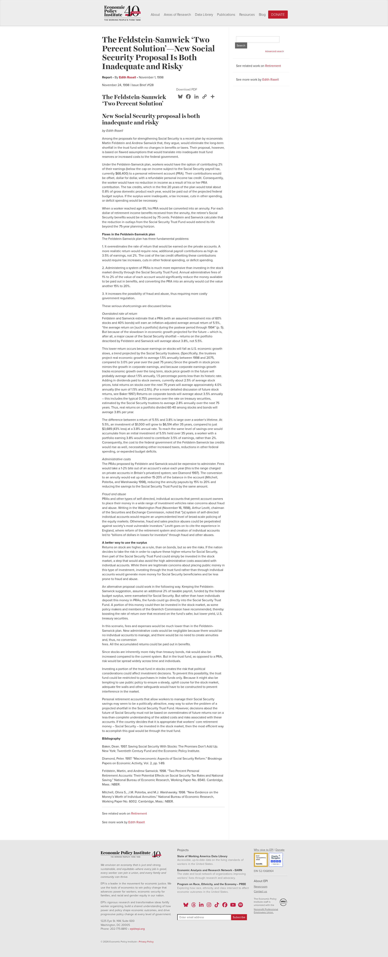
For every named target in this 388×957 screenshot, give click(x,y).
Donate (278, 15)
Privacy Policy (146, 941)
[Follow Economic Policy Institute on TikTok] (216, 906)
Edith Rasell (127, 77)
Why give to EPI (263, 850)
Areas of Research (177, 15)
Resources (247, 15)
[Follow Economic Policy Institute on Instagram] (209, 906)
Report (107, 77)
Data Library (204, 15)
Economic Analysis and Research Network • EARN (209, 870)
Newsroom (260, 886)
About (155, 15)
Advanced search (274, 51)
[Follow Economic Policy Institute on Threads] (193, 906)
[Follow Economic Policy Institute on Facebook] (224, 906)
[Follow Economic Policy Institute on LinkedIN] (201, 906)
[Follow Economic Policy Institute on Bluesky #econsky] (185, 906)
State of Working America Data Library (202, 856)
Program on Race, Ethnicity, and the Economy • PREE (211, 884)
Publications (226, 15)
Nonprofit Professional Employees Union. (266, 911)
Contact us (260, 891)
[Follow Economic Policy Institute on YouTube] (232, 906)
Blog (262, 15)
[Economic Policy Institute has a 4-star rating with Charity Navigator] (276, 860)
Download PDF (186, 89)
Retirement (139, 814)
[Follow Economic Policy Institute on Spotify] (240, 906)
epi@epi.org (137, 929)
